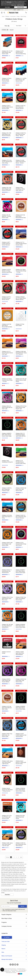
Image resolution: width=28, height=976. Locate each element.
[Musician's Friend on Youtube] (15, 964)
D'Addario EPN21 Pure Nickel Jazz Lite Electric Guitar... (7, 735)
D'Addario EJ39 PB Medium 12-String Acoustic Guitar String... (7, 271)
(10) (22, 137)
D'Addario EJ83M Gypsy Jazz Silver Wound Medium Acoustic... (20, 653)
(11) (9, 328)
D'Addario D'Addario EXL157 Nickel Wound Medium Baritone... (21, 298)
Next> (21, 857)
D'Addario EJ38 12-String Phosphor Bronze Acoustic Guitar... (7, 107)
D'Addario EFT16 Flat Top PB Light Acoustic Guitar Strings (7, 162)
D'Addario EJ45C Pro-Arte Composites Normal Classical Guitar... (21, 107)
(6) (8, 274)
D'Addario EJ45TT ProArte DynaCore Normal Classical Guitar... (6, 244)
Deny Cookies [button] (7, 7)
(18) (22, 383)
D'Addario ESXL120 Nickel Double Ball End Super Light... (7, 407)
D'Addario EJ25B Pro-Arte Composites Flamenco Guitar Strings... (7, 489)
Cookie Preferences (20, 5)
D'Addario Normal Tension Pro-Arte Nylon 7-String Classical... (7, 790)
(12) (9, 656)
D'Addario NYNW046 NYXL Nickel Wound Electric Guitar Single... (21, 790)
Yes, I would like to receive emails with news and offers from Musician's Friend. (13, 910)
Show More (7, 894)
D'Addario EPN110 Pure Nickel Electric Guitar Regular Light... (21, 407)
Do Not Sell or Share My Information (9, 968)
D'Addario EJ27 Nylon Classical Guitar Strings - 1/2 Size (21, 271)
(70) (9, 192)
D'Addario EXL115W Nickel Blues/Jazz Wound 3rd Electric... (6, 134)
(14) (22, 410)
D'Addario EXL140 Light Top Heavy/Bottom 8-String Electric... (7, 626)
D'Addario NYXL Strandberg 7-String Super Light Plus (20, 189)
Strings (18, 16)
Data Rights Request (21, 968)
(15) (9, 820)
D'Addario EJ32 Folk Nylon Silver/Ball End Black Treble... (7, 708)
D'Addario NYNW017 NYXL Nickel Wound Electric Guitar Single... (21, 571)
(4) (22, 164)
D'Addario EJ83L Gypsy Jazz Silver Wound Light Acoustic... (7, 762)
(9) (22, 219)
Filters (6, 25)
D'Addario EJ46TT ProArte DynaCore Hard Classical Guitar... (21, 735)
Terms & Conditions (14, 970)
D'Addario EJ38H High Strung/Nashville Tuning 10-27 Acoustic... (21, 353)
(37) (9, 110)
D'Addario (7, 16)
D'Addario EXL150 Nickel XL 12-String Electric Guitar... (6, 216)
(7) (8, 629)
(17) (9, 356)
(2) (22, 519)
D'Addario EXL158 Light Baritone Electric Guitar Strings (21, 380)
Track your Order (6, 941)
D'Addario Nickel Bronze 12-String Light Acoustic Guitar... (21, 762)
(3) (22, 301)
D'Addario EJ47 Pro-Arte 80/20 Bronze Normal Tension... (6, 298)
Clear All (11, 29)
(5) (22, 246)
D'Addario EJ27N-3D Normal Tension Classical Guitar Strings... (6, 80)
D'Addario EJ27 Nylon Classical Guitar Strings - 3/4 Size (7, 380)
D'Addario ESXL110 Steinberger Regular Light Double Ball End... (21, 435)
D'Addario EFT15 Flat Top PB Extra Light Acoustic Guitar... (6, 817)
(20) (9, 574)
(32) (9, 219)
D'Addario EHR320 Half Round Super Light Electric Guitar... (21, 680)
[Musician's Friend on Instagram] (17, 964)
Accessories (13, 16)
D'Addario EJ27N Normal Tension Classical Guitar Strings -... (21, 52)
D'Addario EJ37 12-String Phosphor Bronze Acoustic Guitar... (21, 244)
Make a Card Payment (7, 955)
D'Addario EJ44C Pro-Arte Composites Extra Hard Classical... (21, 844)
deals (14, 9)
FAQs (3, 952)
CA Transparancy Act (7, 971)
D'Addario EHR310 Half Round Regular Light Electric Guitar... (7, 544)
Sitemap (13, 971)
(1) (22, 192)
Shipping (4, 945)
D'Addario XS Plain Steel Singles (20, 325)
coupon (18, 9)
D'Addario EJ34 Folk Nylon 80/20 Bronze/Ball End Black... (7, 325)
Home (3, 16)
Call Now (7, 937)
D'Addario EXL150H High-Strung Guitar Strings (20, 817)
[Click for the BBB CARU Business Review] (20, 973)
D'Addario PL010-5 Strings (6, 652)
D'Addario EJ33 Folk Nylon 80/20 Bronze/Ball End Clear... (21, 216)
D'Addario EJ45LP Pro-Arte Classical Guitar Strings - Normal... (21, 134)
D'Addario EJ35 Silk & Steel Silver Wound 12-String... (7, 517)
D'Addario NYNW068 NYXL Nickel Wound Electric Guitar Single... (21, 626)
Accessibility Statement (20, 971)
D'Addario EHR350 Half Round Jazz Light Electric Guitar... (21, 489)
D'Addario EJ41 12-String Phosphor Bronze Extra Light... (7, 353)
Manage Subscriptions (7, 959)
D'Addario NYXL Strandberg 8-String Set (7, 461)
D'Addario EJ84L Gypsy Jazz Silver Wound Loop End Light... (7, 844)
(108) (9, 55)
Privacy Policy (9, 2)
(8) (22, 110)
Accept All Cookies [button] (20, 7)
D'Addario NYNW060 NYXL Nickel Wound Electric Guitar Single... (21, 708)
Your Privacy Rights (22, 970)
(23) (22, 356)
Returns (3, 948)
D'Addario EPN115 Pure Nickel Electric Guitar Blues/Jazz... (7, 598)
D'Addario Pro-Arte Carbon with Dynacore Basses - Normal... (21, 162)
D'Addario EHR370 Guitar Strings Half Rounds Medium (6, 680)
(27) (9, 547)
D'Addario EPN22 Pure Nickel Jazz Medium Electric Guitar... (21, 598)
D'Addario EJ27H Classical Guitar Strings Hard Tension (21, 544)
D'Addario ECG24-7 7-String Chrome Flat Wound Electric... (7, 571)
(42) (22, 55)
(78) (9, 137)
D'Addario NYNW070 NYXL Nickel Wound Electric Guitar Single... (7, 435)
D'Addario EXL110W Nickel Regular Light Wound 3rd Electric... (6, 189)
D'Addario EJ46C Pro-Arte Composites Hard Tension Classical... (21, 517)
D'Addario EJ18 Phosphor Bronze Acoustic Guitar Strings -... (21, 462)
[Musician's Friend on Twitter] (13, 964)
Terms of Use (13, 5)
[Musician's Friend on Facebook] (10, 964)
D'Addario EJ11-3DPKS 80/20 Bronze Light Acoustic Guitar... (21, 80)
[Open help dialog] (2, 969)
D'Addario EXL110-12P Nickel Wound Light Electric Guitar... (7, 52)
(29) (9, 164)
